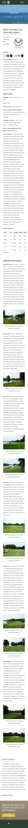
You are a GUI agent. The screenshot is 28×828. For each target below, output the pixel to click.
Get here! (12, 120)
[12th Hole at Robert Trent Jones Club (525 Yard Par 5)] (14, 621)
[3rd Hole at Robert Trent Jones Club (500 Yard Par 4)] (14, 711)
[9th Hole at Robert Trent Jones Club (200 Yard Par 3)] (14, 379)
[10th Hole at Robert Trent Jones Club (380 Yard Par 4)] (14, 442)
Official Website (17, 110)
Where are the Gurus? (8, 815)
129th (16, 56)
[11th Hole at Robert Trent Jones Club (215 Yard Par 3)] (14, 317)
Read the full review (7, 795)
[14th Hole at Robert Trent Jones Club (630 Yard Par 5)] (14, 525)
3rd (5, 56)
